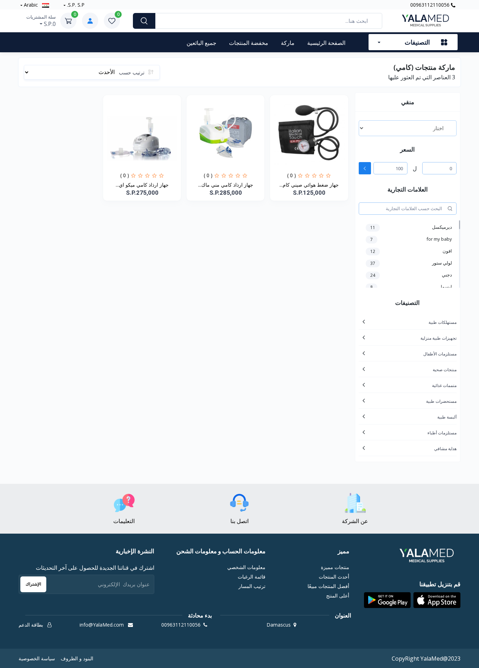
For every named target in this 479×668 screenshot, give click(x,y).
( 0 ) (291, 175)
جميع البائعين (201, 43)
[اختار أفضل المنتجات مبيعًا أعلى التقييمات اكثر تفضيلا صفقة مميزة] (408, 128)
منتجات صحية (445, 370)
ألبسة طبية (447, 417)
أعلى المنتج (337, 595)
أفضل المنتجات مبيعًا (328, 586)
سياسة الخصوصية (37, 658)
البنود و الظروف (77, 658)
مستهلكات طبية (443, 322)
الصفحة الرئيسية (326, 43)
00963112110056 (430, 4)
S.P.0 (41, 21)
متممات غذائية (444, 385)
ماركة (288, 43)
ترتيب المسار (251, 586)
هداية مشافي (445, 449)
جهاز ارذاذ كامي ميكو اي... (142, 184)
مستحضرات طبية (441, 401)
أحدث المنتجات (334, 576)
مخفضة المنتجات (248, 43)
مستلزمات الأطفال (440, 354)
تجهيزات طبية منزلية (438, 338)
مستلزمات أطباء (442, 433)
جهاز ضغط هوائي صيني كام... (309, 184)
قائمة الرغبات (251, 576)
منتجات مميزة (335, 567)
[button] (436, 600)
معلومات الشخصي (246, 567)
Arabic (30, 4)
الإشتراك (33, 584)
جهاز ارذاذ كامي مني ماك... (225, 184)
